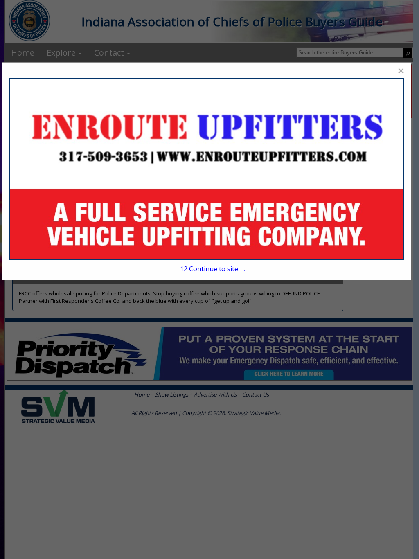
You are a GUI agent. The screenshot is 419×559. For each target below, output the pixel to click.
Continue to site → (213, 268)
